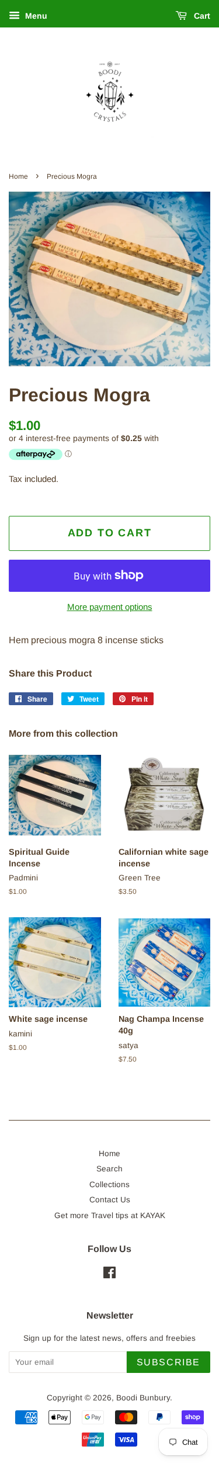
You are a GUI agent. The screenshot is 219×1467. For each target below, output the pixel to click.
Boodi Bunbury (143, 1397)
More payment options (109, 607)
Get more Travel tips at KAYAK (109, 1215)
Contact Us (109, 1199)
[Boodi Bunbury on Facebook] (109, 1275)
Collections (109, 1184)
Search (109, 1168)
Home (18, 176)
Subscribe (168, 1362)
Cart (201, 15)
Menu (35, 15)
